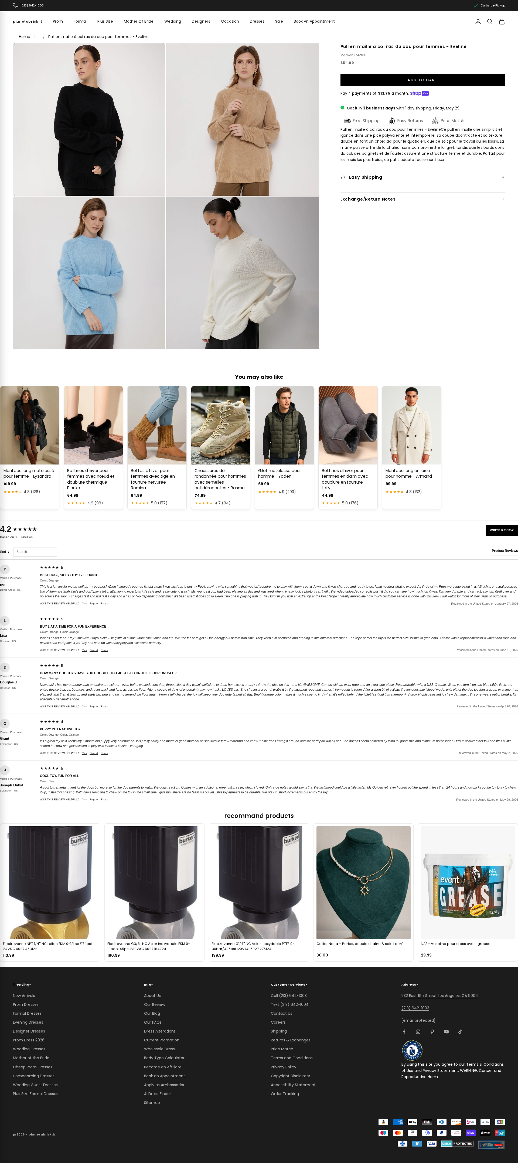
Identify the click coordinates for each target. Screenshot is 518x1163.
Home (24, 36)
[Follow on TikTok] (460, 1031)
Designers (201, 21)
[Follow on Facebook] (404, 1031)
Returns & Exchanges (291, 1040)
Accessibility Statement (293, 1085)
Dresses (257, 21)
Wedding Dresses (29, 1049)
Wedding (172, 21)
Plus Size (105, 21)
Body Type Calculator (164, 1058)
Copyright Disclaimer (290, 1076)
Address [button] (409, 984)
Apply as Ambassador (164, 1085)
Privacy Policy (283, 1067)
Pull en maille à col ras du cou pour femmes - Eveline (98, 36)
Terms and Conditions (292, 1058)
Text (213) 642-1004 (290, 1004)
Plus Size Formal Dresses (35, 1093)
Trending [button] (22, 984)
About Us (152, 995)
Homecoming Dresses (33, 1076)
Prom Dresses (26, 1004)
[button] (89, 119)
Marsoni (347, 55)
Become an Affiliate (163, 1067)
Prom (58, 21)
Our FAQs (153, 1022)
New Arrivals (24, 995)
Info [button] (149, 984)
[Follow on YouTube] (446, 1031)
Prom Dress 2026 (29, 1040)
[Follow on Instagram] (418, 1031)
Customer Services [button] (289, 984)
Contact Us (281, 1013)
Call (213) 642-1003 (289, 995)
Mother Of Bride (139, 21)
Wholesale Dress (159, 1049)
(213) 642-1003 (415, 1008)
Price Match (282, 1049)
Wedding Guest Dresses (35, 1085)
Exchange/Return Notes (368, 199)
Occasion (230, 21)
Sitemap (152, 1102)
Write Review (502, 530)
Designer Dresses (29, 1031)
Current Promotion (161, 1040)
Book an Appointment (164, 1076)
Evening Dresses (28, 1022)
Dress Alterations (160, 1031)
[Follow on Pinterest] (432, 1031)
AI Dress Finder (157, 1093)
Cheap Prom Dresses (32, 1067)
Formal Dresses (27, 1013)
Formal (80, 21)
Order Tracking (285, 1093)
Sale (279, 21)
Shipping (279, 1031)
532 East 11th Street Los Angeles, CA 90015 (440, 995)
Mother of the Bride (31, 1058)
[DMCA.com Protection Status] (457, 1143)
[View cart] (502, 21)
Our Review (154, 1004)
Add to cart (423, 79)
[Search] (490, 21)
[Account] (478, 21)
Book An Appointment (314, 21)
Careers (278, 1022)
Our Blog (152, 1013)
